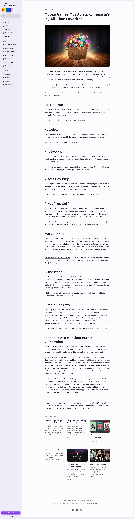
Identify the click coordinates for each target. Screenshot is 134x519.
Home (7, 22)
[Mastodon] (73, 510)
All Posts (8, 26)
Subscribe (11, 513)
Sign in (11, 516)
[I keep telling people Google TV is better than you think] (77, 431)
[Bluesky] (81, 510)
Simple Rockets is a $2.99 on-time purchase (62, 329)
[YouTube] (77, 510)
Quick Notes (9, 62)
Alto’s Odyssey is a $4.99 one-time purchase (62, 194)
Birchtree (6, 3)
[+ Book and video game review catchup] (100, 431)
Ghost (89, 500)
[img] (8, 10)
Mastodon (8, 74)
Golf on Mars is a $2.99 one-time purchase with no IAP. (66, 120)
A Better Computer (11, 45)
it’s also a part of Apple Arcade (95, 194)
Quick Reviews (9, 59)
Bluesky (7, 78)
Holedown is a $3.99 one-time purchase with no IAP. (65, 142)
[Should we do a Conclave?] (100, 464)
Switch (64, 296)
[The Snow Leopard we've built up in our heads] (77, 464)
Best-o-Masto (9, 55)
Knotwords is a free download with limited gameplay (65, 167)
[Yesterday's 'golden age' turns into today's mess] (55, 431)
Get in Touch (9, 85)
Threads (7, 81)
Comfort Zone (9, 48)
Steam (57, 296)
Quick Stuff (8, 66)
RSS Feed (8, 36)
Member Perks (10, 33)
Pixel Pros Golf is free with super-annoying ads (63, 222)
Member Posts (9, 29)
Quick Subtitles (10, 52)
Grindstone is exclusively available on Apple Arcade (65, 293)
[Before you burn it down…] (55, 464)
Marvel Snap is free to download (57, 257)
